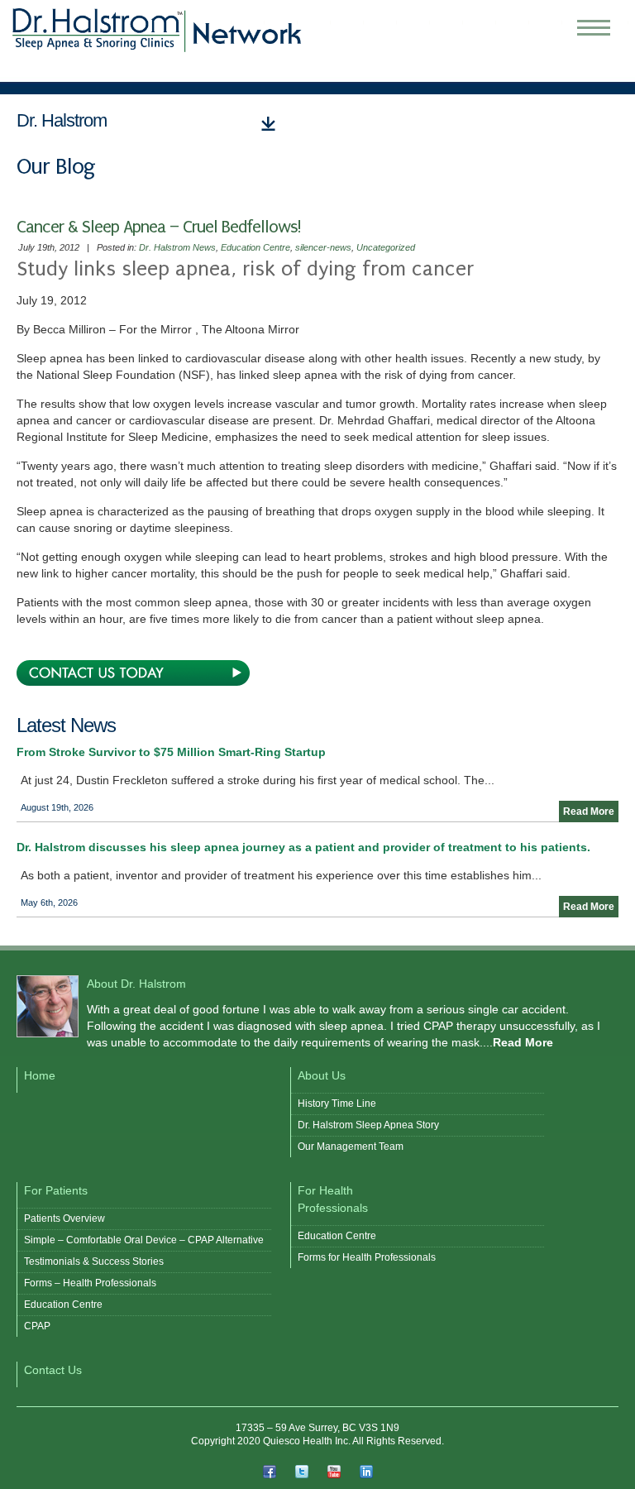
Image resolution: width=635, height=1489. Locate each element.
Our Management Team (350, 1146)
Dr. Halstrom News (177, 247)
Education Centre (255, 247)
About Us (322, 1075)
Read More (588, 811)
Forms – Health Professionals (90, 1283)
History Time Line (337, 1103)
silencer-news (323, 247)
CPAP (37, 1326)
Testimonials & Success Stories (94, 1261)
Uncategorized (385, 247)
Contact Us (53, 1369)
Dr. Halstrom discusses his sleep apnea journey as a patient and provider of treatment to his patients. (303, 847)
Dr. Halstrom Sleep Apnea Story (368, 1125)
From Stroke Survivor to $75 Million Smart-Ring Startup (171, 752)
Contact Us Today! (133, 673)
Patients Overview (64, 1218)
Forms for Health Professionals (367, 1257)
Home (39, 1075)
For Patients (56, 1190)
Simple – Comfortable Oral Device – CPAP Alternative (144, 1240)
